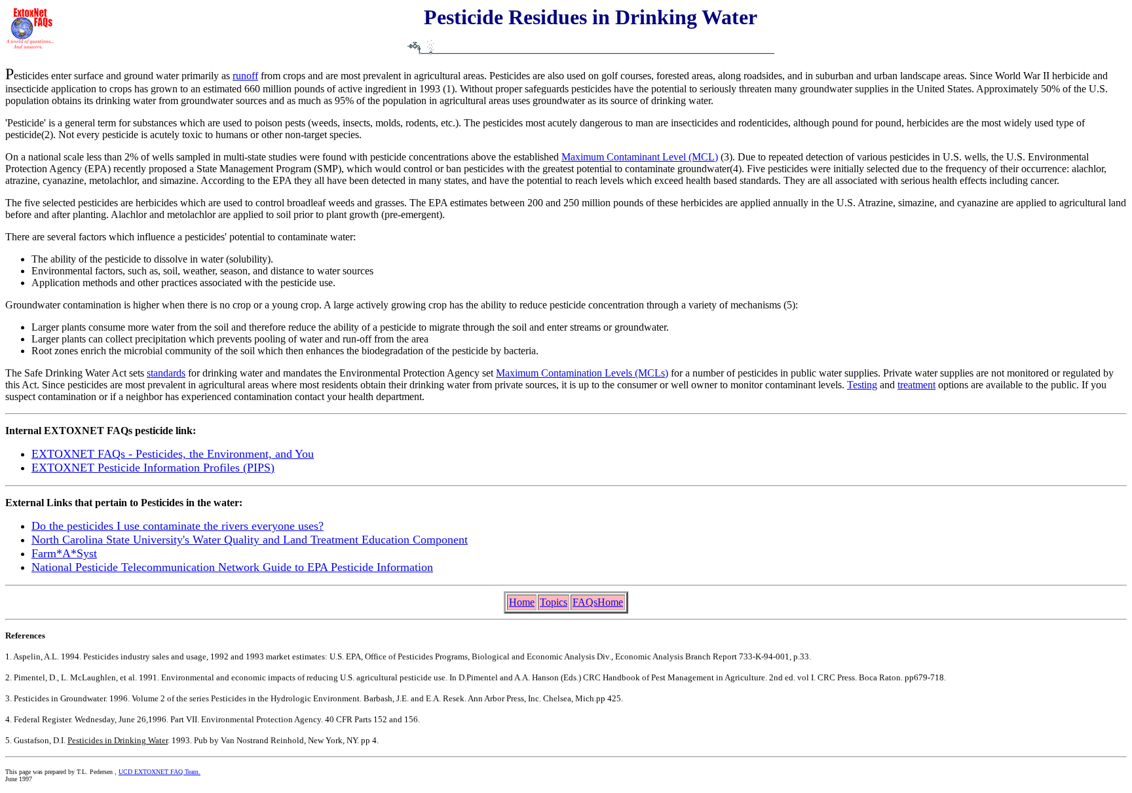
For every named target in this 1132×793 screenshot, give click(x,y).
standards (166, 372)
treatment (916, 384)
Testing (862, 384)
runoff (245, 75)
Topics (553, 602)
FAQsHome (598, 602)
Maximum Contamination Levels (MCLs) (582, 372)
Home (522, 602)
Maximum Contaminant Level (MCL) (639, 156)
